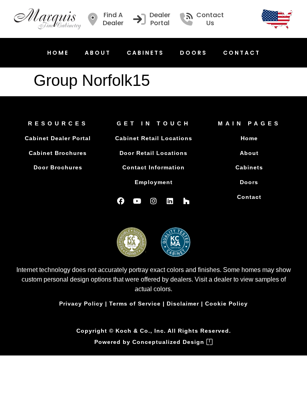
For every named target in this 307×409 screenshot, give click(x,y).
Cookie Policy (226, 303)
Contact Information (153, 167)
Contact (241, 53)
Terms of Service (135, 303)
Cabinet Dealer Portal (58, 138)
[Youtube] (137, 201)
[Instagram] (153, 201)
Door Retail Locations (153, 153)
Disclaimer (183, 303)
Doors (193, 53)
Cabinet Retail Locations (153, 138)
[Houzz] (186, 201)
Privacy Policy (81, 303)
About (98, 53)
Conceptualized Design (169, 342)
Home (58, 53)
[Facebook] (121, 201)
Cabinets (145, 53)
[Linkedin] (170, 201)
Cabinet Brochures (58, 153)
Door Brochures (58, 167)
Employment (154, 182)
